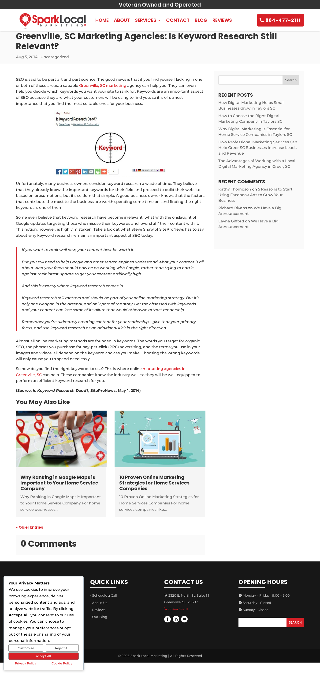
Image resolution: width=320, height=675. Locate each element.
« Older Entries (29, 527)
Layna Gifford (231, 221)
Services (145, 20)
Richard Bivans (232, 208)
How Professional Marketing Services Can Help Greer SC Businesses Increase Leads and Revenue (257, 148)
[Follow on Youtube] (184, 619)
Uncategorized (55, 57)
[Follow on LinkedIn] (176, 619)
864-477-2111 (283, 20)
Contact (178, 20)
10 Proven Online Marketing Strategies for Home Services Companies (154, 483)
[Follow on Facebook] (167, 619)
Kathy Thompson (234, 189)
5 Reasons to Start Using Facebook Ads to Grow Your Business (255, 195)
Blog (201, 20)
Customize (26, 648)
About (122, 20)
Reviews (222, 20)
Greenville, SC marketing (102, 85)
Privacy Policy (25, 663)
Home (102, 20)
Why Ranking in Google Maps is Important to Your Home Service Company (59, 483)
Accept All (43, 656)
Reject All (62, 648)
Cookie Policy (62, 663)
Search (291, 80)
